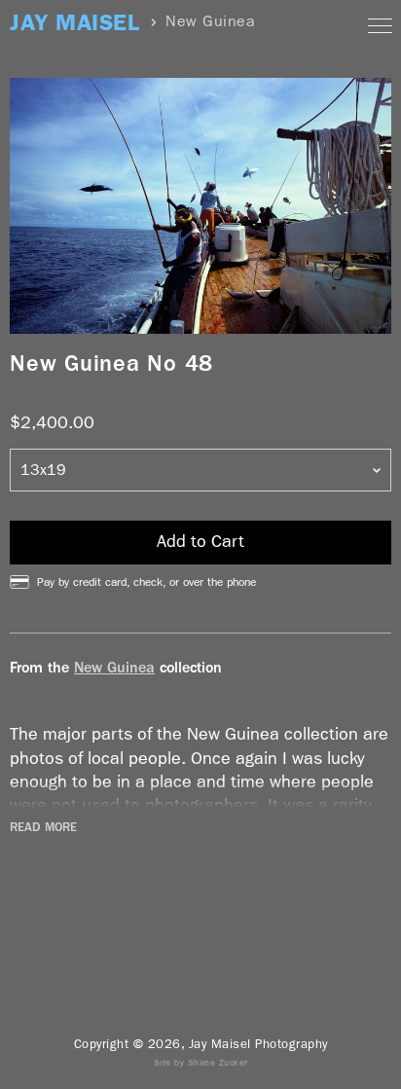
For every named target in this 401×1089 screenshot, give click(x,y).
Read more (43, 827)
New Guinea (114, 667)
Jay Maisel (74, 23)
